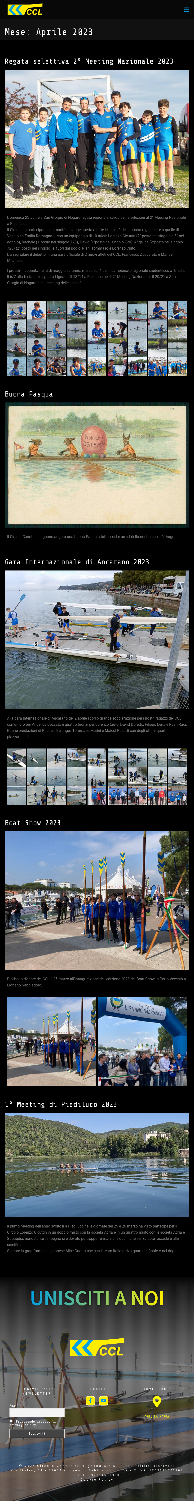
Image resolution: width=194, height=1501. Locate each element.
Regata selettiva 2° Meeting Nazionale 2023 (89, 61)
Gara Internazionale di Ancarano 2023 (77, 562)
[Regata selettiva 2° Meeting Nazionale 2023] (97, 139)
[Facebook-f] (90, 1400)
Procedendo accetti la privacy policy (32, 1423)
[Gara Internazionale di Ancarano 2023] (97, 639)
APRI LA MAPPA (157, 1416)
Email (14, 1406)
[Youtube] (103, 1400)
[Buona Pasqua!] (97, 465)
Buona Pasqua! (31, 394)
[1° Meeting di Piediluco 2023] (97, 1165)
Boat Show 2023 (33, 823)
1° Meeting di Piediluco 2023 (61, 1104)
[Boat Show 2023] (97, 900)
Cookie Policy (97, 1480)
